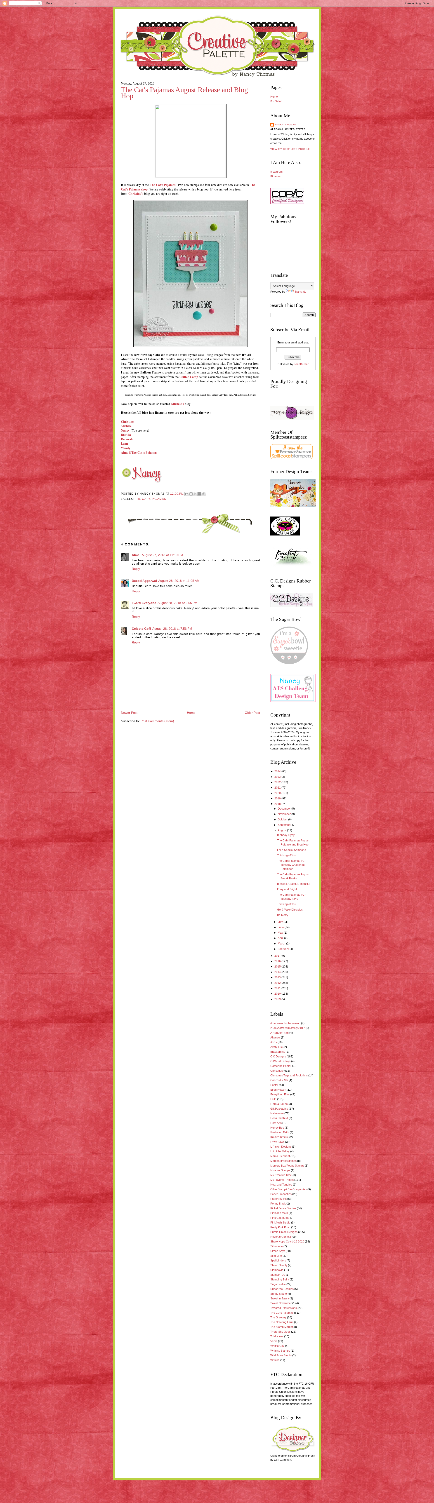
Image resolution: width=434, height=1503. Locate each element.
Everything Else (280, 1094)
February (284, 949)
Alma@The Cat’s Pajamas (139, 452)
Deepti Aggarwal (144, 580)
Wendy (125, 448)
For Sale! (275, 101)
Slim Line (276, 1255)
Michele (126, 425)
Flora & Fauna (279, 1104)
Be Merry (282, 915)
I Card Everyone (144, 603)
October (283, 819)
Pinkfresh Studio (280, 1222)
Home (191, 712)
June (281, 927)
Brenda (126, 434)
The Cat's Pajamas (150, 498)
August (282, 830)
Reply (136, 569)
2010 (277, 993)
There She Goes (280, 1331)
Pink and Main (279, 1213)
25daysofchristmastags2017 (287, 1028)
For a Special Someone (291, 850)
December (284, 808)
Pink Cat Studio (279, 1217)
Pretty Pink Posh (280, 1227)
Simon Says (277, 1251)
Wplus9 (275, 1360)
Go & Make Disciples (290, 909)
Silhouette (276, 1246)
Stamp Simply (278, 1265)
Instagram (276, 171)
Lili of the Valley (280, 1151)
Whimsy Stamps (280, 1350)
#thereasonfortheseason (285, 1023)
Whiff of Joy (277, 1346)
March (282, 943)
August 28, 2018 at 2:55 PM (177, 603)
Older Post (252, 712)
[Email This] (186, 494)
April (281, 938)
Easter (274, 1085)
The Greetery (278, 1317)
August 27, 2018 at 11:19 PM (162, 555)
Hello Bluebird (279, 1118)
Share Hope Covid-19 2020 (287, 1241)
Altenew (275, 1037)
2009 (277, 999)
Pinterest (275, 176)
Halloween (277, 1113)
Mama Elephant (280, 1156)
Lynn (124, 443)
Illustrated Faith (279, 1132)
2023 (277, 776)
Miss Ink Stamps (280, 1170)
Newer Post (129, 712)
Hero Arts (276, 1123)
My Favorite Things (282, 1179)
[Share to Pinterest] (204, 494)
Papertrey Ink (278, 1198)
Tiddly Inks (276, 1336)
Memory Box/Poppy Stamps (287, 1165)
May (281, 932)
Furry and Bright (287, 889)
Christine (127, 421)
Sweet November (281, 1303)
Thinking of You (286, 855)
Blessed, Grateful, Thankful (293, 883)
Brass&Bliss (277, 1051)
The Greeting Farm (281, 1322)
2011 (277, 988)
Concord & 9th (279, 1080)
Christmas (276, 1070)
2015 (277, 966)
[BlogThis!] (191, 494)
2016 (277, 961)
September (285, 825)
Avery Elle (276, 1047)
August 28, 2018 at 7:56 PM (172, 628)
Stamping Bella (279, 1279)
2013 (277, 977)
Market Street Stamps (283, 1160)
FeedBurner (301, 364)
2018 (277, 804)
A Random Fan (279, 1032)
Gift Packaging (279, 1108)
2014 (277, 972)
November (284, 814)
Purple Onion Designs (283, 1232)
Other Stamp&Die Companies (288, 1189)
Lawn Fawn (277, 1142)
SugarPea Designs (282, 1289)
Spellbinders (278, 1260)
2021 (277, 787)
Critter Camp (188, 376)
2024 (277, 771)
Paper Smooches (281, 1194)
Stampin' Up (277, 1274)
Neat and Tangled (281, 1184)
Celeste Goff (141, 628)
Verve (273, 1341)
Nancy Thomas (285, 124)
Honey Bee (277, 1127)
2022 (277, 782)
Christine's (135, 193)
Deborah (127, 439)
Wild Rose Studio (281, 1355)
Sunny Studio (278, 1293)
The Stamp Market (281, 1327)
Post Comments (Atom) (157, 721)
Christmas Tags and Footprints (289, 1075)
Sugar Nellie (278, 1284)
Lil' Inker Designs (280, 1146)
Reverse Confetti (280, 1236)
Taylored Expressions (283, 1308)
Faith (273, 1099)
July (280, 921)
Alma (136, 555)
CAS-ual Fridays (280, 1061)
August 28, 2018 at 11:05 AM (179, 580)
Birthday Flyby (286, 835)
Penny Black (278, 1203)
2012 (277, 982)
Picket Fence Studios (283, 1208)
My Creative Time (281, 1175)
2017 (277, 955)
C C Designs (278, 1056)
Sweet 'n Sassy (279, 1298)
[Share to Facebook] (199, 494)
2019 (277, 798)
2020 (277, 793)
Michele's (177, 403)
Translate (300, 291)
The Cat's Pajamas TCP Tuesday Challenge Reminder (291, 865)
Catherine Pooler (280, 1066)
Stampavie (276, 1270)
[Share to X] (195, 494)
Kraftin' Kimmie (279, 1137)
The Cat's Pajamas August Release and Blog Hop (184, 93)
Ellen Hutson (278, 1089)
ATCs (273, 1042)
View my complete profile (290, 149)
